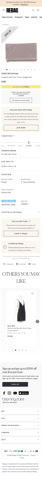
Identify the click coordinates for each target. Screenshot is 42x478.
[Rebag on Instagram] (9, 393)
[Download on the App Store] (24, 393)
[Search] (33, 10)
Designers (19, 17)
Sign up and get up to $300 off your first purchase (19, 370)
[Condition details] (14, 136)
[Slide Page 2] (19, 350)
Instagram (10, 264)
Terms (22, 458)
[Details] (29, 221)
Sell (3, 418)
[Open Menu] (3, 10)
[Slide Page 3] (23, 350)
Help (3, 440)
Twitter (34, 264)
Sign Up (15, 384)
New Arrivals (7, 17)
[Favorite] (32, 293)
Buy (3, 411)
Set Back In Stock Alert (21, 100)
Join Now (21, 128)
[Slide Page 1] (16, 350)
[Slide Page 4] (26, 350)
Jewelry (34, 17)
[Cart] (38, 10)
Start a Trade (21, 234)
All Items (6, 25)
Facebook (22, 264)
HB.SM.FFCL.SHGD (8, 204)
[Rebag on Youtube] (15, 393)
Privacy (33, 455)
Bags (27, 17)
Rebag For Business (10, 425)
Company (5, 432)
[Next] (37, 321)
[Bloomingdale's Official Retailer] (13, 400)
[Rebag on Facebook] (4, 393)
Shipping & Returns (12, 212)
